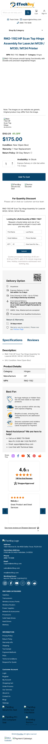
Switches (5, 595)
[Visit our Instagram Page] (13, 457)
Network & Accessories (11, 611)
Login (4, 673)
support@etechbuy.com (23, 444)
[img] (24, 474)
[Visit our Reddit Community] (39, 457)
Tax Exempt (6, 649)
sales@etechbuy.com (12, 568)
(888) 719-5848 (23, 438)
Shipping (5, 645)
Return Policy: (9, 153)
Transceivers (7, 598)
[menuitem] (24, 30)
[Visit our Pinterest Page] (34, 457)
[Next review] (43, 511)
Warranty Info (7, 642)
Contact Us (6, 696)
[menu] (24, 30)
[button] (13, 19)
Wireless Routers (8, 605)
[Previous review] (5, 511)
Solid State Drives (9, 618)
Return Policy (7, 639)
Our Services (7, 689)
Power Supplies (8, 608)
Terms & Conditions (9, 659)
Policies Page (18, 329)
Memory (5, 624)
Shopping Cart (7, 683)
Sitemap (5, 703)
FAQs (4, 655)
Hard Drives (6, 621)
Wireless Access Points (11, 601)
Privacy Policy (7, 636)
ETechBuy (20, 734)
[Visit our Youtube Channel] (23, 456)
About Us (5, 693)
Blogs (4, 699)
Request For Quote (9, 662)
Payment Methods (9, 652)
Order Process (7, 686)
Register (5, 676)
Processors (6, 615)
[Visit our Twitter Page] (28, 457)
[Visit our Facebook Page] (18, 457)
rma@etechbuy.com (11, 572)
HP (26, 55)
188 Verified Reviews (24, 478)
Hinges (39, 55)
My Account (6, 680)
